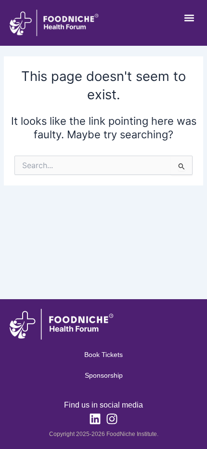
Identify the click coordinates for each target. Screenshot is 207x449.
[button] (189, 18)
